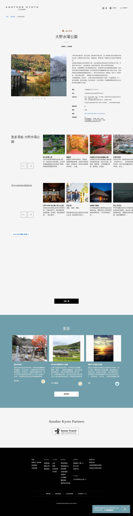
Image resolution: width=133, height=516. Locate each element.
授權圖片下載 (77, 463)
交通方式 (92, 459)
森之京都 (69, 31)
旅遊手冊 (76, 469)
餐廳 (53, 466)
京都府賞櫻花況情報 (95, 465)
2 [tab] (36, 99)
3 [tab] (39, 99)
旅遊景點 (12, 16)
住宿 (53, 463)
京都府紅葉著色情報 (95, 468)
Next (30, 166)
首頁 (7, 16)
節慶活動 (46, 463)
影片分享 (76, 466)
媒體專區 (75, 459)
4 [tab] (42, 99)
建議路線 (46, 469)
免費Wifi (63, 474)
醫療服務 (63, 480)
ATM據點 (63, 477)
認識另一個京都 (36, 462)
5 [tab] (45, 99)
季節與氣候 (64, 463)
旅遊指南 (63, 459)
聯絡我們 (48, 493)
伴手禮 (54, 471)
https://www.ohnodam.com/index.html (95, 113)
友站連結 (75, 476)
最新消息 (92, 462)
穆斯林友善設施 (65, 483)
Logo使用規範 (69, 493)
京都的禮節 (64, 471)
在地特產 (55, 469)
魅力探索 (46, 459)
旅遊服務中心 (65, 466)
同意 (125, 509)
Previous (24, 166)
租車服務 (63, 469)
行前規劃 (54, 459)
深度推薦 (34, 468)
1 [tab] (33, 99)
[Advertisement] (108, 245)
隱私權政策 (110, 510)
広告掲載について (82, 493)
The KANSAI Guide (78, 479)
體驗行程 (46, 466)
